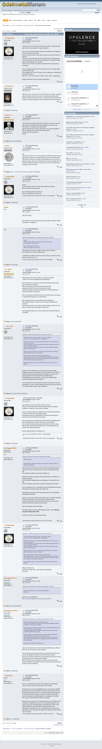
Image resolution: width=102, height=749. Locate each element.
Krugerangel (9, 38)
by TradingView (82, 109)
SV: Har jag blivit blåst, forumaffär (32, 398)
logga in (20, 10)
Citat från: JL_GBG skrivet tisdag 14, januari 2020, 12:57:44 (37, 334)
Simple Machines (58, 744)
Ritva (7, 146)
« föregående (56, 28)
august (17, 172)
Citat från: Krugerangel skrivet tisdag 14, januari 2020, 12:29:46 (38, 237)
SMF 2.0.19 (44, 744)
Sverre (14, 578)
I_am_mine (9, 326)
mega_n (12, 172)
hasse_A (8, 115)
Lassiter (15, 610)
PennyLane (9, 86)
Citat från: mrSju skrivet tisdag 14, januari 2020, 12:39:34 (36, 456)
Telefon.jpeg (28, 434)
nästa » (61, 28)
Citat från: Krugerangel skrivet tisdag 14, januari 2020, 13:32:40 (38, 619)
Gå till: (45, 732)
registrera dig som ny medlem (31, 10)
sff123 (11, 110)
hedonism (8, 675)
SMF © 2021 (51, 744)
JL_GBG (8, 269)
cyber (20, 172)
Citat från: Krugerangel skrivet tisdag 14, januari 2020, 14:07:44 (38, 586)
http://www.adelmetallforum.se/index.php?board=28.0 (36, 598)
